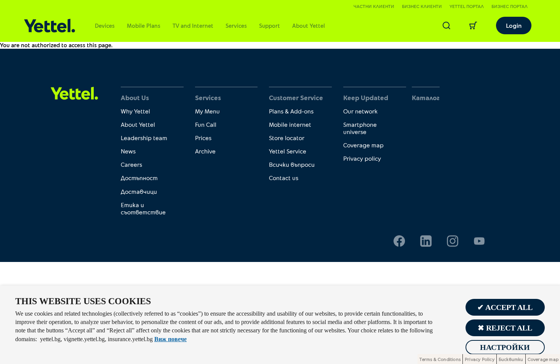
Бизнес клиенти (422, 6)
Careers (131, 164)
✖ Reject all (505, 328)
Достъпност (139, 177)
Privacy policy (362, 158)
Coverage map (363, 144)
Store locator (286, 137)
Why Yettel (135, 111)
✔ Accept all (505, 307)
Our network (360, 111)
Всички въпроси (292, 164)
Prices (203, 137)
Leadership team (144, 137)
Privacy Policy (479, 359)
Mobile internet (290, 124)
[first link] (74, 92)
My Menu (207, 111)
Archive (205, 151)
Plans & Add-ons (291, 111)
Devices (105, 25)
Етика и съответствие (143, 208)
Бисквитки (511, 359)
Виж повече (170, 339)
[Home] (49, 26)
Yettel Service (287, 151)
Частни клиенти (374, 6)
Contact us (283, 177)
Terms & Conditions (440, 359)
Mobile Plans (143, 25)
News (128, 151)
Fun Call (205, 124)
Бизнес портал (509, 6)
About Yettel (308, 25)
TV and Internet (193, 25)
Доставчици (139, 191)
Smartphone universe (360, 128)
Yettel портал (467, 6)
